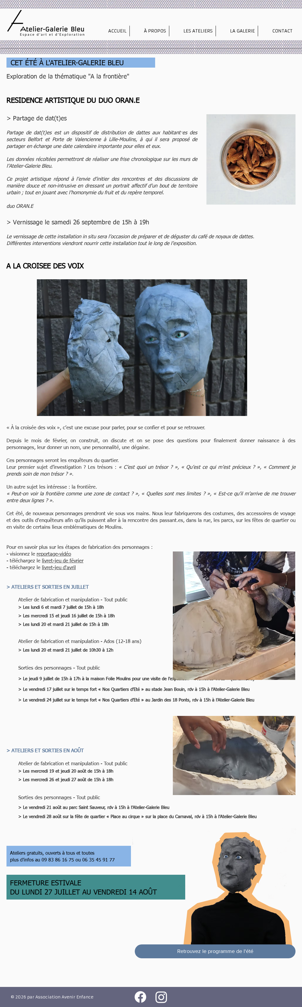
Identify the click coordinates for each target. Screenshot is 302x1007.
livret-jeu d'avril (59, 567)
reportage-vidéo (54, 554)
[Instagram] (161, 997)
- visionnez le (21, 554)
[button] (149, 31)
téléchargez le (26, 567)
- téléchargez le (24, 561)
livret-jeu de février (62, 561)
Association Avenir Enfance (64, 997)
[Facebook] (140, 997)
